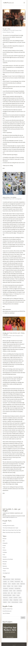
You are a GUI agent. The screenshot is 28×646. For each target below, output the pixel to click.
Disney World (17, 581)
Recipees (5, 561)
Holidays (5, 552)
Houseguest (5, 588)
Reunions (9, 32)
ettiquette (14, 583)
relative (14, 595)
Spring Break (16, 599)
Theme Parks (6, 568)
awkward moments (6, 579)
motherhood (19, 590)
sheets (20, 597)
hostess (15, 586)
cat (8, 581)
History (4, 550)
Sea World (15, 597)
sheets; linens (5, 599)
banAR (4, 523)
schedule (10, 597)
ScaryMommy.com (7, 611)
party (9, 593)
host (12, 586)
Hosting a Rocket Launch (8, 525)
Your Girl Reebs (6, 613)
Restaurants (5, 597)
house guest (11, 588)
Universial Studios (15, 602)
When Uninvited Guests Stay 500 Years (12, 532)
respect (18, 595)
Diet (4, 540)
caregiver (5, 581)
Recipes (4, 563)
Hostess (4, 32)
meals (14, 590)
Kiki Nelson (6, 30)
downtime (5, 583)
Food (20, 30)
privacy (19, 593)
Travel (12, 32)
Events (17, 30)
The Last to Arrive (6, 29)
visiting (20, 602)
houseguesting (17, 588)
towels (20, 599)
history (4, 586)
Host (22, 335)
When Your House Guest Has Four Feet (12, 530)
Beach (12, 579)
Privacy (22, 643)
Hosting (20, 586)
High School (22, 583)
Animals (4, 538)
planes (15, 593)
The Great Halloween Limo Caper (10, 527)
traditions (5, 602)
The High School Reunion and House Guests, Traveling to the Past (13, 333)
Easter (9, 583)
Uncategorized (18, 198)
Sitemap (14, 645)
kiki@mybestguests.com (11, 517)
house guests (5, 590)
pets (12, 593)
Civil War (12, 581)
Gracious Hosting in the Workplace (9, 197)
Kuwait (10, 590)
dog (21, 581)
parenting (5, 593)
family (18, 583)
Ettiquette (18, 335)
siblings (11, 599)
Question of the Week (8, 559)
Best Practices (17, 579)
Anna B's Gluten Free (7, 608)
